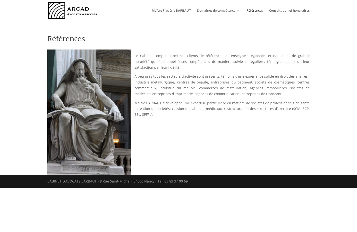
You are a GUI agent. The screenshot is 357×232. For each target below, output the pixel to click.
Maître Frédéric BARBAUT (171, 11)
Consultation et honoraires (289, 11)
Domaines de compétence (216, 11)
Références (254, 11)
